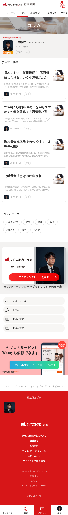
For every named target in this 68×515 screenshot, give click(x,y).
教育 (52, 221)
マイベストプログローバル (34, 485)
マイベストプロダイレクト (34, 471)
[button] (25, 510)
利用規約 (34, 445)
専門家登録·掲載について (34, 435)
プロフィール (22, 52)
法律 (27, 94)
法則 (24, 229)
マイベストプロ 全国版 (34, 460)
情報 (40, 221)
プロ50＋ (34, 475)
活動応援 (10, 229)
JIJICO (34, 480)
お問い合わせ (34, 456)
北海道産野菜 (12, 221)
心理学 (36, 229)
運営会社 (34, 440)
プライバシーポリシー (33, 450)
